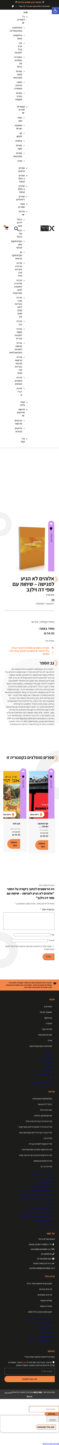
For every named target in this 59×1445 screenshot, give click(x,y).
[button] (24, 12)
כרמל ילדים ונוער (45, 1104)
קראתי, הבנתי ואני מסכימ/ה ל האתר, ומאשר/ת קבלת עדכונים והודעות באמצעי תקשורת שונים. (31, 1364)
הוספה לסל (42, 845)
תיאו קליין (50, 594)
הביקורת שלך (47, 909)
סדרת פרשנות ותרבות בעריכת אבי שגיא (35, 1155)
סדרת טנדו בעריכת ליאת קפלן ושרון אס (35, 1132)
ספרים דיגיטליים (20, 198)
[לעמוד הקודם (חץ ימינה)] (5, 722)
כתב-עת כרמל (46, 1109)
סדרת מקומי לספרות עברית (40, 1143)
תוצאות (53, 1419)
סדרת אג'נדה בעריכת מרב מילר (38, 1121)
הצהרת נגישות (46, 1306)
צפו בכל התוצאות (45, 1427)
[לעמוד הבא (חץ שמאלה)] (54, 722)
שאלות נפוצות (46, 1300)
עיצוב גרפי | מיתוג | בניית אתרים (26, 1392)
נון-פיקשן (48, 1017)
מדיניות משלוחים (45, 1294)
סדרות (22, 211)
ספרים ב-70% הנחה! (21, 178)
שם (52, 934)
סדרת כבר (47, 1138)
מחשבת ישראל (46, 1012)
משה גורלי (44, 830)
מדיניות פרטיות (45, 1289)
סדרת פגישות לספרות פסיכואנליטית (37, 1149)
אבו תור (16, 823)
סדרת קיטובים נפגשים (43, 1160)
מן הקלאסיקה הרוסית (43, 1115)
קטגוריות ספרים (21, 108)
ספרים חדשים (21, 169)
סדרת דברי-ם (46, 1166)
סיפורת (49, 1023)
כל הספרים (21, 18)
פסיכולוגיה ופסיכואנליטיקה (41, 1046)
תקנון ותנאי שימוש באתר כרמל (39, 1283)
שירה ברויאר (15, 828)
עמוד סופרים (21, 205)
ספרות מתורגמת (45, 1034)
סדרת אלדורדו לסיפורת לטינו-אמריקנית (35, 1126)
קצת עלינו (22, 403)
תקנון (24, 1362)
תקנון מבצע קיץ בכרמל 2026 (40, 1311)
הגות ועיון (51, 538)
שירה (50, 1040)
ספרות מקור (47, 1029)
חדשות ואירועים (21, 411)
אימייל (51, 940)
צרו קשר (23, 440)
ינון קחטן (29, 1396)
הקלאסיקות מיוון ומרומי (42, 1098)
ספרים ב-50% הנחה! (21, 189)
